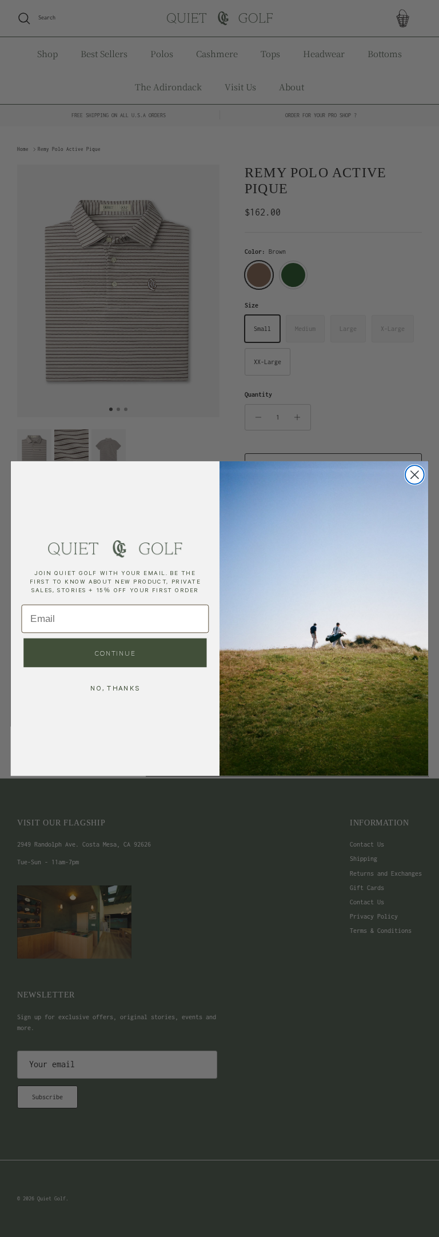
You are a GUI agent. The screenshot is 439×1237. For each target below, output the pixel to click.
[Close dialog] (414, 474)
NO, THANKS (114, 687)
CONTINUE (115, 652)
